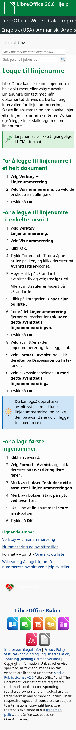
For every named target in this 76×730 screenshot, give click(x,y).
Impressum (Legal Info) (22, 649)
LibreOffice (14, 20)
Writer (37, 20)
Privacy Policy (54, 649)
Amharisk (47, 29)
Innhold (10, 42)
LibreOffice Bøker (38, 610)
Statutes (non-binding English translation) (37, 654)
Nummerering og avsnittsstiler (30, 546)
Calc (53, 20)
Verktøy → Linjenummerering (28, 539)
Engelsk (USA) (17, 29)
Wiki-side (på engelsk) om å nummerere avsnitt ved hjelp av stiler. (36, 564)
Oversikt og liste (49, 554)
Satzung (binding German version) (33, 658)
